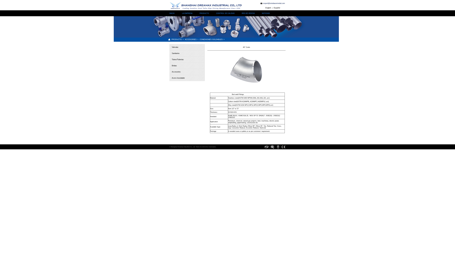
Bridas (174, 66)
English (268, 8)
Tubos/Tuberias (178, 59)
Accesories (191, 39)
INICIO (172, 13)
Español (277, 8)
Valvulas (175, 47)
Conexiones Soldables (211, 39)
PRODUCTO (204, 13)
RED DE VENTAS (248, 13)
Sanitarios (176, 53)
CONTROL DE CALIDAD (225, 13)
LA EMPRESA (187, 13)
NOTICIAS (266, 13)
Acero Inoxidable (178, 78)
